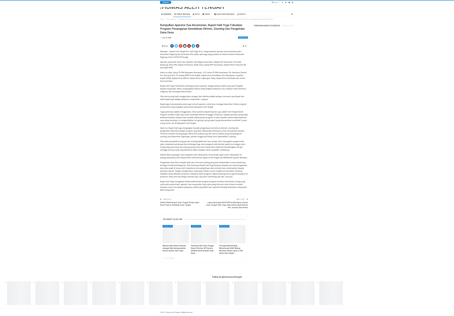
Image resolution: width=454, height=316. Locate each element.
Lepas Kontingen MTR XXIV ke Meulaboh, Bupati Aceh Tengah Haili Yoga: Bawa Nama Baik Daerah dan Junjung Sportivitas (227, 205)
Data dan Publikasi (225, 14)
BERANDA (167, 14)
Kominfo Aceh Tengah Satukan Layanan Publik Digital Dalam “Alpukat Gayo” (203, 2)
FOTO (197, 14)
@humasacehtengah (232, 277)
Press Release (183, 14)
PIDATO (242, 14)
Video (207, 14)
